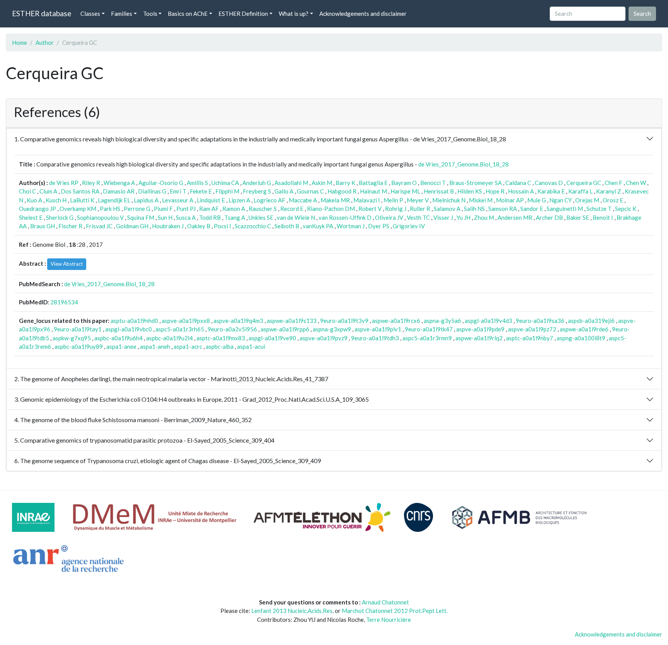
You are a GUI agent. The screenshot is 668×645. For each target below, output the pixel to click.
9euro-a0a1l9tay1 (78, 329)
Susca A (186, 217)
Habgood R (341, 191)
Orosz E (613, 200)
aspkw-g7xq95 (72, 337)
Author (45, 42)
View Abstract (67, 264)
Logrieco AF (269, 200)
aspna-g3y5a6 (442, 320)
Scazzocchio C (253, 225)
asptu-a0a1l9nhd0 (134, 320)
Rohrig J (395, 208)
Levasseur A (177, 200)
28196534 (64, 302)
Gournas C (310, 191)
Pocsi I (222, 225)
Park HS (110, 208)
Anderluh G (256, 182)
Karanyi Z (608, 191)
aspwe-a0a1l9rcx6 (396, 320)
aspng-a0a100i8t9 (581, 337)
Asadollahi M (291, 182)
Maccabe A (303, 200)
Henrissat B (439, 191)
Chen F (613, 182)
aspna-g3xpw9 (332, 329)
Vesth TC (418, 217)
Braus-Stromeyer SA (475, 182)
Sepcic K (625, 208)
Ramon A (233, 208)
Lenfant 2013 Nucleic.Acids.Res (291, 610)
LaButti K (82, 200)
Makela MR (335, 200)
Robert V (370, 208)
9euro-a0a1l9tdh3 (375, 337)
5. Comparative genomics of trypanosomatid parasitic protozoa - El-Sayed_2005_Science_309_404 (144, 440)
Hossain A (521, 191)
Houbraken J (168, 225)
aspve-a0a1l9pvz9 (324, 337)
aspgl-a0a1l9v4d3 (488, 320)
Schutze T (599, 208)
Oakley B (198, 225)
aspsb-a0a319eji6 (591, 320)
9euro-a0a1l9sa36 (540, 320)
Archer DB (549, 217)
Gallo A (283, 191)
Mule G (536, 200)
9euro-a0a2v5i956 (232, 329)
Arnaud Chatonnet (385, 602)
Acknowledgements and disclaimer (363, 13)
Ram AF (209, 208)
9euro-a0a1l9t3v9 (344, 320)
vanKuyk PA (318, 225)
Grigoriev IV (409, 225)
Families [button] (121, 13)
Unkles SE (261, 217)
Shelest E (31, 217)
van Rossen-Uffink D (345, 217)
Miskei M (480, 200)
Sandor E (531, 208)
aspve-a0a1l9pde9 (480, 329)
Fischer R (70, 225)
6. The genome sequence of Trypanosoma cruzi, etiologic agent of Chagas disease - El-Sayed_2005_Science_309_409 (167, 460)
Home (19, 42)
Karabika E (551, 191)
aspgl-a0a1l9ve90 (272, 337)
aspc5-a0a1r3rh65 (179, 329)
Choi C (27, 191)
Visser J (443, 217)
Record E (291, 208)
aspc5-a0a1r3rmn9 (427, 337)
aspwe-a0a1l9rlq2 (479, 337)
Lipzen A (239, 200)
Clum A (48, 191)
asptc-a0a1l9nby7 (529, 337)
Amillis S (197, 182)
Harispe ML (405, 191)
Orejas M (587, 200)
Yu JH (463, 217)
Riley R (91, 182)
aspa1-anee (121, 346)
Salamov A (447, 208)
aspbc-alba (219, 346)
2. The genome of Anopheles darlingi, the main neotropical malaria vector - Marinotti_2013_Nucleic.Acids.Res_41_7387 (171, 378)
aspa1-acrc (188, 346)
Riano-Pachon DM (331, 208)
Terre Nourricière (388, 619)
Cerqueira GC (583, 182)
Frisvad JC (99, 225)
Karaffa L (580, 191)
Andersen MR (515, 217)
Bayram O (404, 182)
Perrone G (137, 208)
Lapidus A (146, 200)
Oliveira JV (389, 217)
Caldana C (518, 182)
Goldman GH (132, 225)
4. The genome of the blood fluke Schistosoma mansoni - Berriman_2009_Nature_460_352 (133, 419)
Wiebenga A (119, 182)
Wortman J (351, 225)
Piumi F (163, 208)
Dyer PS (378, 225)
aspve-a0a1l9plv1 (377, 329)
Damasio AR (119, 191)
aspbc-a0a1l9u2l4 (169, 337)
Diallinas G (152, 191)
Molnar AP (510, 200)
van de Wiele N (296, 217)
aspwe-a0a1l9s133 (292, 320)
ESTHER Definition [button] (243, 13)
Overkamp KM (78, 208)
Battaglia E (373, 182)
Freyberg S (257, 191)
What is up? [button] (293, 13)
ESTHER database (41, 13)
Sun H (165, 217)
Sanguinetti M (565, 208)
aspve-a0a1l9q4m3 (238, 320)
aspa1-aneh (155, 346)
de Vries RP (63, 182)
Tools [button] (150, 13)
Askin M (322, 182)
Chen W (636, 182)
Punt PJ (186, 208)
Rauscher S (263, 208)
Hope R (495, 191)
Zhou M (484, 217)
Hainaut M (373, 191)
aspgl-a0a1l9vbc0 (128, 329)
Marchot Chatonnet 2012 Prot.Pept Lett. (395, 610)
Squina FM (140, 217)
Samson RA (502, 208)
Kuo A (34, 200)
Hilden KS (469, 191)
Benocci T (433, 182)
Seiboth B (286, 225)
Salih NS (474, 208)
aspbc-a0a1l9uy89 (79, 346)
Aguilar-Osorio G (160, 182)
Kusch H (56, 200)
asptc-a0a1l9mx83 (220, 337)
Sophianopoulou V (100, 217)
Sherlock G (59, 217)
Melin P (393, 200)
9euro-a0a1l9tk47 (429, 329)
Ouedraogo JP (37, 208)
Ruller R (420, 208)
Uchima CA (225, 182)
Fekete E (201, 191)
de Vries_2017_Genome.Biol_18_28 (463, 164)
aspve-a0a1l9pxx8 (186, 320)
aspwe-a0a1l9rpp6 (285, 329)
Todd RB (210, 217)
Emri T (178, 191)
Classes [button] (90, 13)
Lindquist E (211, 200)
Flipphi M (227, 191)
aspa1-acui (251, 346)
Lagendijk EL (114, 200)
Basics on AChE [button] (188, 13)
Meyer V (418, 200)
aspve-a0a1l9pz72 (532, 329)
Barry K (345, 182)
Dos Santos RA (80, 191)
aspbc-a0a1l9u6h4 (118, 337)
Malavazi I (366, 200)
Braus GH (42, 225)
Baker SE (577, 217)
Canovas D (549, 182)
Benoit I (603, 217)
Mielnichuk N (448, 200)
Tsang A (234, 217)
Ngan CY (560, 200)
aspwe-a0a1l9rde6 (584, 329)
